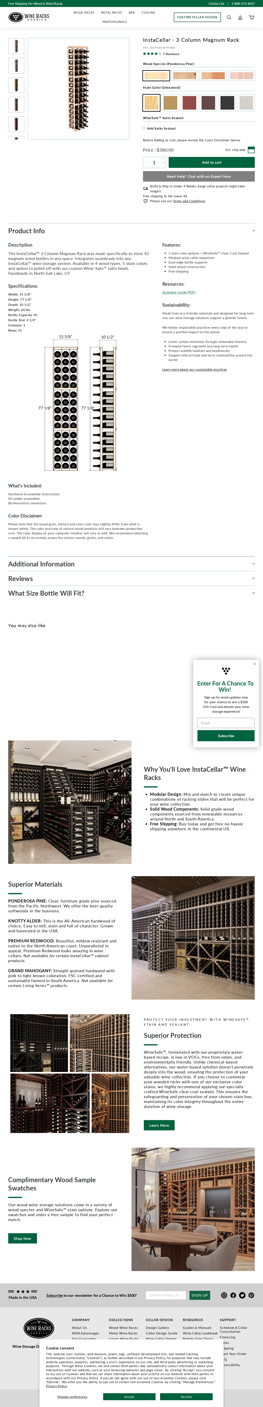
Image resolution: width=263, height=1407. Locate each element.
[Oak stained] (17, 680)
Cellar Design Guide (161, 1333)
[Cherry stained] (24, 680)
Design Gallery (157, 1327)
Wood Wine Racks (123, 1327)
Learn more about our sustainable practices (194, 369)
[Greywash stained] (44, 680)
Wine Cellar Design (161, 1338)
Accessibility (230, 1364)
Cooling (149, 12)
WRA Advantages (85, 1333)
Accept (129, 1396)
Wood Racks (84, 12)
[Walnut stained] (31, 680)
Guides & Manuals (197, 1327)
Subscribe (54, 1295)
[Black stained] (38, 680)
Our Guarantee (84, 1338)
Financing (227, 1337)
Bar (132, 12)
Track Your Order (233, 1353)
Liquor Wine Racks (124, 1338)
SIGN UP (199, 1295)
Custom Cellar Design (197, 17)
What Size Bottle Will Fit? (46, 593)
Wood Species (168, 63)
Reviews (20, 578)
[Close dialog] (254, 663)
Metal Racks (111, 12)
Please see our (177, 201)
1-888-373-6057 (243, 3)
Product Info (26, 230)
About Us (79, 1327)
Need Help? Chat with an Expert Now (199, 176)
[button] (229, 17)
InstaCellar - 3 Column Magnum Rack (16, 701)
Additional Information (41, 563)
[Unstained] (10, 680)
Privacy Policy (56, 1386)
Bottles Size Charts (198, 1338)
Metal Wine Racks (123, 1333)
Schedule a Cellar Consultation (234, 1329)
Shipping (227, 1348)
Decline (186, 1396)
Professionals (115, 22)
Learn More (159, 1125)
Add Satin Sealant (161, 128)
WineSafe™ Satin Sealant (163, 117)
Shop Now (22, 1238)
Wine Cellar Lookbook (200, 1333)
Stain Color (161, 87)
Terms (224, 1342)
